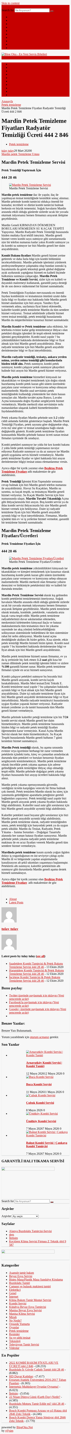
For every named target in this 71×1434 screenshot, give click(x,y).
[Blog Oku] (24, 54)
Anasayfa (7, 101)
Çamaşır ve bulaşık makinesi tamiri (30, 1286)
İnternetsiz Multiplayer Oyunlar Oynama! (34, 1386)
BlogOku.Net (24, 1427)
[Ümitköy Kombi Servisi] (42, 1113)
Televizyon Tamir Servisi (24, 1344)
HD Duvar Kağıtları (21, 1376)
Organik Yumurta (19, 1324)
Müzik (13, 47)
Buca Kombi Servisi (38, 1084)
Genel (12, 20)
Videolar (14, 44)
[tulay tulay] (9, 921)
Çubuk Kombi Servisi (40, 1102)
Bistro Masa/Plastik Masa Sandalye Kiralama (36, 1279)
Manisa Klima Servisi (22, 1313)
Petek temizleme (11, 104)
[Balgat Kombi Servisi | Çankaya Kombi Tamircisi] (47, 1135)
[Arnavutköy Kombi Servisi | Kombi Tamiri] (47, 1055)
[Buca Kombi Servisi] (39, 1077)
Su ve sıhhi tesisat (19, 1337)
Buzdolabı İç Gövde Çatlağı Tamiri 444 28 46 (36, 1369)
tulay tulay (8, 150)
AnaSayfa (15, 17)
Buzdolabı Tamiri (19, 1283)
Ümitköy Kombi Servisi (41, 1121)
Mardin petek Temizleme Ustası (20, 154)
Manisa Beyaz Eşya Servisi (25, 1310)
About (13, 899)
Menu (5, 6)
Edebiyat (14, 34)
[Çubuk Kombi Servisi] (40, 1095)
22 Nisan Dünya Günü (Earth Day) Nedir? (34, 1396)
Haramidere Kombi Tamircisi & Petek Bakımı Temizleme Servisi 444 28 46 (36, 972)
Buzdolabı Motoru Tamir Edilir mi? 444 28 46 (36, 1403)
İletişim (13, 1238)
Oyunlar (14, 1327)
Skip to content (11, 3)
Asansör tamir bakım (21, 1272)
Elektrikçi (15, 1289)
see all (40, 956)
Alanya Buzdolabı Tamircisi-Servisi (30, 1231)
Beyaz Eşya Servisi (20, 1276)
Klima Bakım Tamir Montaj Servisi (30, 1300)
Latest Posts (16, 902)
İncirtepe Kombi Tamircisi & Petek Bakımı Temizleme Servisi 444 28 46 (34, 979)
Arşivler (6, 1216)
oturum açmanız (39, 1037)
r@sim (9, 1430)
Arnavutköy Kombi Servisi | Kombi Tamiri (44, 1064)
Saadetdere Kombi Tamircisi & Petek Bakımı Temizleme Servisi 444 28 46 (36, 965)
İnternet (13, 27)
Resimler (14, 41)
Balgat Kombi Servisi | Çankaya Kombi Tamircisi (46, 1144)
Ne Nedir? (15, 37)
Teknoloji (14, 23)
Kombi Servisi (17, 1303)
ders (11, 1234)
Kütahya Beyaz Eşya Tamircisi (27, 1306)
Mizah (13, 30)
